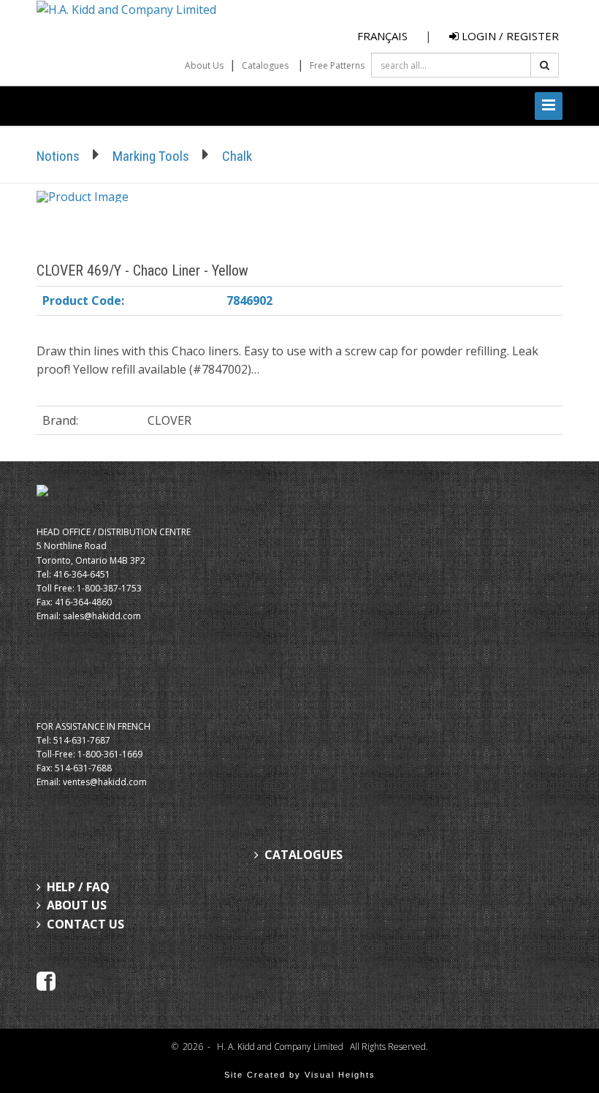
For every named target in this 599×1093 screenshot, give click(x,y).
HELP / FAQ (78, 887)
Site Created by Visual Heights (299, 1074)
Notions (58, 156)
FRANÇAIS (382, 36)
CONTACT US (85, 924)
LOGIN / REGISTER (509, 36)
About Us (204, 65)
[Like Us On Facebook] (46, 980)
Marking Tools (150, 156)
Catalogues (265, 65)
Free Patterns (337, 65)
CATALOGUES (303, 855)
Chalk (237, 156)
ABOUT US (77, 905)
